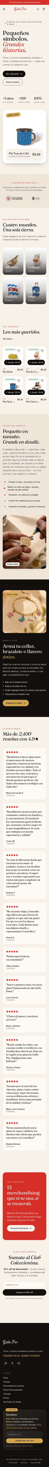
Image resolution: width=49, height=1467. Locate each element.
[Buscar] (37, 9)
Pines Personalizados (13, 1390)
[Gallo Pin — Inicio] (20, 9)
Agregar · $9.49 (14, 362)
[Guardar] (18, 350)
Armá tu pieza (12, 82)
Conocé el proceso (19, 1228)
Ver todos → (8, 339)
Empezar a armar (14, 703)
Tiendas (7, 1394)
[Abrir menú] (4, 9)
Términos (24, 1463)
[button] (13, 356)
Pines (5, 1378)
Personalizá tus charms (13, 1386)
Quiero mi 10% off (24, 1292)
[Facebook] (12, 1363)
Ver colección (12, 74)
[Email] (18, 1363)
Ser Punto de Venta (12, 1402)
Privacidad (13, 1463)
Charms (6, 1382)
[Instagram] (5, 1363)
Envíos (6, 1398)
